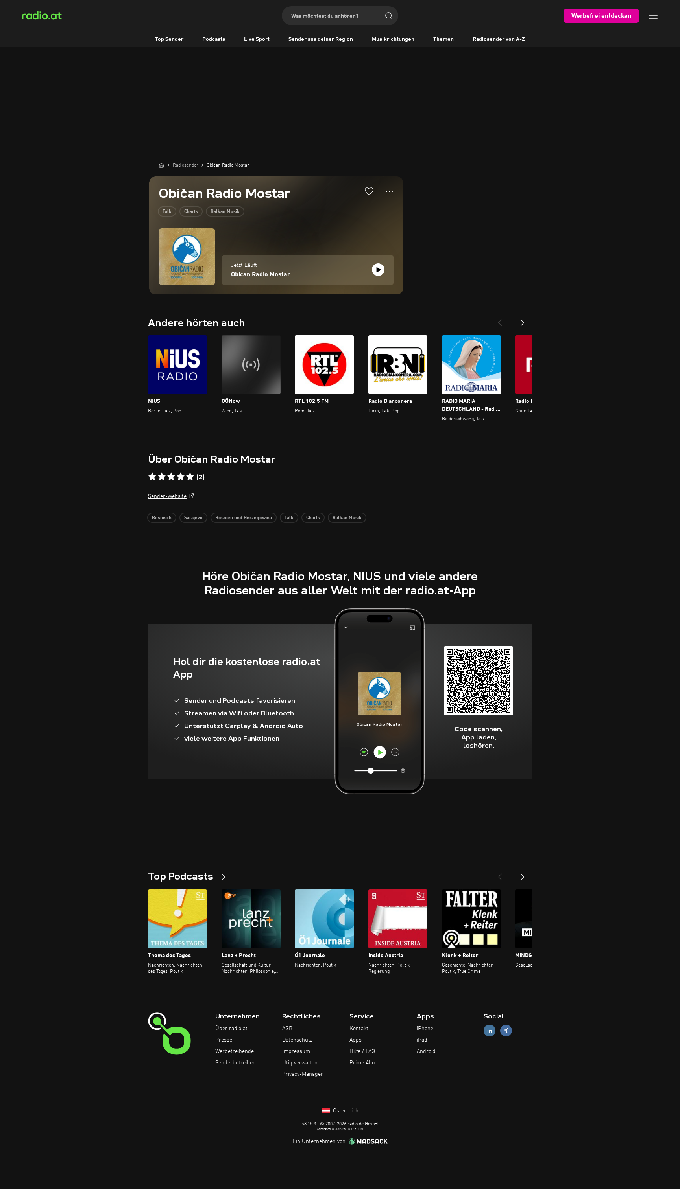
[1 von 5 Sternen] (152, 476)
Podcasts (213, 39)
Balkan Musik (225, 211)
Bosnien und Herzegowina (243, 518)
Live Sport (257, 39)
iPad (422, 1040)
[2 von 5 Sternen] (161, 476)
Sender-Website (167, 496)
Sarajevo (193, 518)
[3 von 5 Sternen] (171, 476)
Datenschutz (297, 1040)
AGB (287, 1028)
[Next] (522, 319)
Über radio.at (231, 1028)
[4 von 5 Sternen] (180, 476)
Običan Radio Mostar (260, 275)
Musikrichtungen (393, 39)
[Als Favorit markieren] (369, 191)
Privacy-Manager (302, 1074)
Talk (167, 211)
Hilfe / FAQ (362, 1051)
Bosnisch (162, 518)
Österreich (344, 1111)
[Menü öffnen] (653, 15)
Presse (223, 1040)
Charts (191, 211)
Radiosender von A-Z (499, 39)
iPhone (425, 1028)
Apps (355, 1040)
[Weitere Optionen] (389, 191)
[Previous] (499, 319)
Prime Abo (362, 1063)
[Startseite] (161, 165)
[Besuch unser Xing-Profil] (506, 1031)
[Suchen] (389, 15)
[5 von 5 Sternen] (190, 476)
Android (426, 1051)
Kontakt (358, 1028)
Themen (443, 39)
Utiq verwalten (300, 1063)
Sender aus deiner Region (320, 39)
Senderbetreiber (235, 1063)
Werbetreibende (234, 1051)
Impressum (296, 1051)
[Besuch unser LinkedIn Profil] (489, 1031)
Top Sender (169, 39)
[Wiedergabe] (378, 269)
